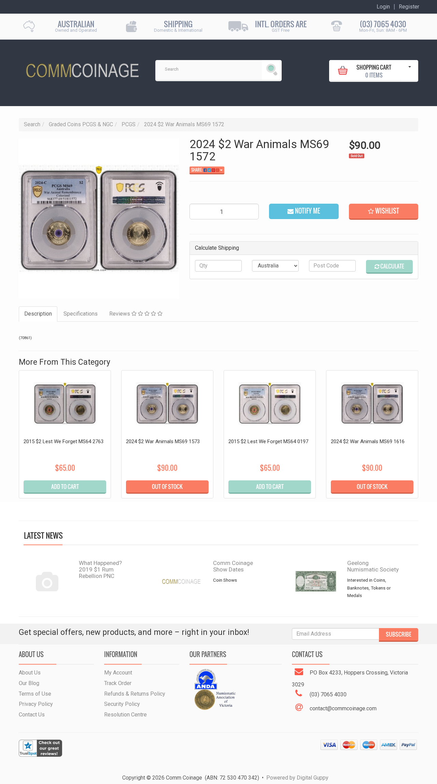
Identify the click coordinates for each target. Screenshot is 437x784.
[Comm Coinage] (82, 68)
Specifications (81, 313)
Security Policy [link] (122, 704)
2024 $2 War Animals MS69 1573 (163, 441)
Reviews (120, 313)
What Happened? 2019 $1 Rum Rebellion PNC (100, 569)
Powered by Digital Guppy (297, 777)
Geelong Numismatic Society (373, 566)
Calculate (391, 266)
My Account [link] (118, 672)
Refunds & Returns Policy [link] (134, 694)
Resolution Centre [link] (125, 714)
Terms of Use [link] (35, 694)
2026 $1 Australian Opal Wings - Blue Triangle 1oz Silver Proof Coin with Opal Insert (57, 743)
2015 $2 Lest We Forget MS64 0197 (268, 441)
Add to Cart (65, 486)
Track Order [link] (117, 683)
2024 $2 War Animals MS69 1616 (368, 441)
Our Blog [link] (29, 683)
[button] (383, 212)
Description (38, 313)
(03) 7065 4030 (383, 24)
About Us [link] (30, 672)
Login (383, 7)
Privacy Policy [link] (36, 704)
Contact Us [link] (32, 714)
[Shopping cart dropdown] (409, 70)
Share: (197, 170)
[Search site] (272, 70)
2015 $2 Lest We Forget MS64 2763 (63, 441)
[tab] (38, 314)
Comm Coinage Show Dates (233, 566)
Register (409, 7)
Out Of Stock (167, 486)
